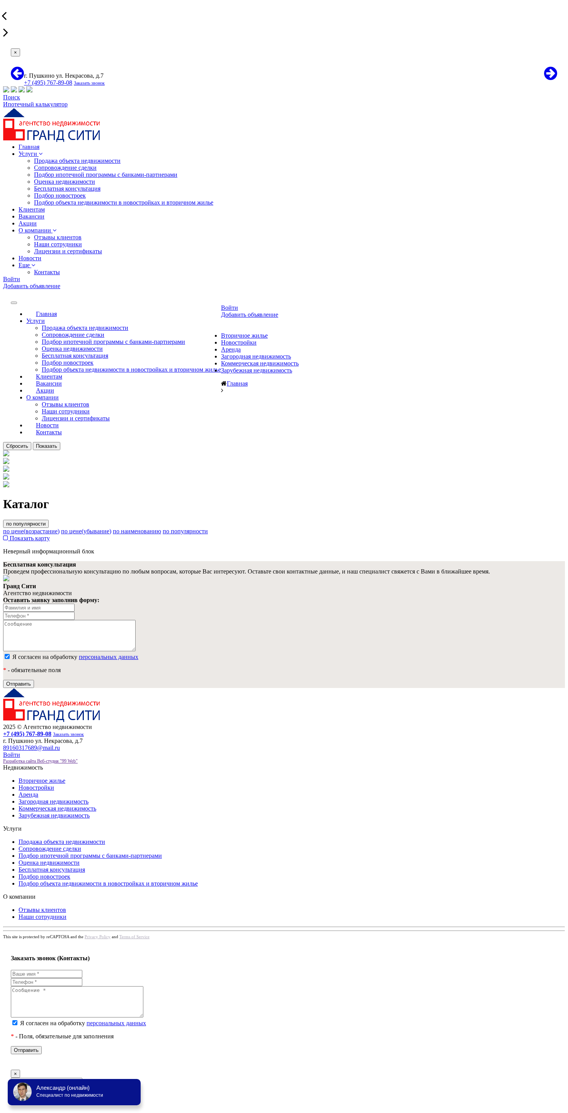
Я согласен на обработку (74, 657)
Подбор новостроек (60, 195)
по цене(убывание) (86, 531)
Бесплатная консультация (67, 188)
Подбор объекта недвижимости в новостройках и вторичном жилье (123, 202)
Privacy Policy (98, 936)
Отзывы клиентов (58, 237)
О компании (36, 230)
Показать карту (29, 538)
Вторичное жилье (244, 335)
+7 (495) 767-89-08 (48, 82)
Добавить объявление (31, 286)
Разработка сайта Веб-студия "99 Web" (40, 761)
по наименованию (137, 531)
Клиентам (32, 209)
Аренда (231, 349)
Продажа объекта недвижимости (77, 160)
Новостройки (239, 342)
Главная (29, 146)
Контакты (47, 272)
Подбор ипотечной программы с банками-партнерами (105, 174)
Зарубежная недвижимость (256, 370)
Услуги (29, 153)
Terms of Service (134, 936)
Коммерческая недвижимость (260, 363)
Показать (46, 446)
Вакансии (31, 216)
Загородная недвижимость (256, 356)
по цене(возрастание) (31, 531)
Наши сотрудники (58, 244)
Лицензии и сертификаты (68, 251)
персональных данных (108, 657)
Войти (11, 279)
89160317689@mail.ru (31, 747)
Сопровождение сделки (65, 167)
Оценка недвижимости (64, 181)
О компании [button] (42, 397)
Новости (30, 258)
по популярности (26, 524)
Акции (28, 223)
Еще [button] (25, 265)
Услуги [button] (35, 321)
